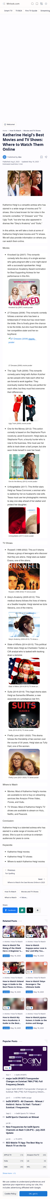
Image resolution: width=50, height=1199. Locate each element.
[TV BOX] (19, 10)
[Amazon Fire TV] (36, 1154)
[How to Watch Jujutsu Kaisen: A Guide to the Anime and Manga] (36, 1004)
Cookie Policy (10, 1193)
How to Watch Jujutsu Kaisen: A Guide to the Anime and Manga (36, 1020)
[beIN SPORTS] (21, 1075)
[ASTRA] (18, 1097)
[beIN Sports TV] (22, 1113)
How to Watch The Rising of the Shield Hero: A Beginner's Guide (12, 948)
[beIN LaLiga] (26, 1097)
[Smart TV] (8, 10)
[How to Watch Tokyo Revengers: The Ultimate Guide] (36, 968)
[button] (4, 4)
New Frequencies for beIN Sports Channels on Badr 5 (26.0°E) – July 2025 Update (25, 1130)
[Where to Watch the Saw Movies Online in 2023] (25, 880)
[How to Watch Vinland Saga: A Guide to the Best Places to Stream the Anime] (13, 968)
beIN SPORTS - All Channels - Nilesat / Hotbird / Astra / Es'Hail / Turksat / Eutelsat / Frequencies (25, 1104)
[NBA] (14, 1166)
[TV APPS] (19, 1139)
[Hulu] (14, 1160)
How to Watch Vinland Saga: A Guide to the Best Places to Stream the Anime (13, 984)
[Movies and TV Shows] (29, 891)
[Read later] (41, 157)
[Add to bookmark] (22, 927)
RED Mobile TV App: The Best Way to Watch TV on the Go (24, 1144)
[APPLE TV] (14, 1154)
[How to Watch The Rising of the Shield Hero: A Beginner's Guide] (13, 932)
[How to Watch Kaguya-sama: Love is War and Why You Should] (36, 932)
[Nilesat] (32, 1113)
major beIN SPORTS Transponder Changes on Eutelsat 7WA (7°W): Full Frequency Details (24, 1081)
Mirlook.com (13, 3)
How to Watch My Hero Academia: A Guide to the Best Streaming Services (12, 1020)
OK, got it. (33, 1193)
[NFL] (36, 1166)
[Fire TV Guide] (31, 10)
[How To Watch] (10, 891)
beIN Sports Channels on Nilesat (22, 1117)
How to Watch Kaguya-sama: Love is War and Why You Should (36, 948)
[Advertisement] (25, 41)
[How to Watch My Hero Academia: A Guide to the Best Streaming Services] (13, 1004)
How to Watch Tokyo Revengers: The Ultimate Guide (35, 984)
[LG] (36, 1160)
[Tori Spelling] (25, 871)
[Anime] (8, 941)
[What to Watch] (11, 897)
